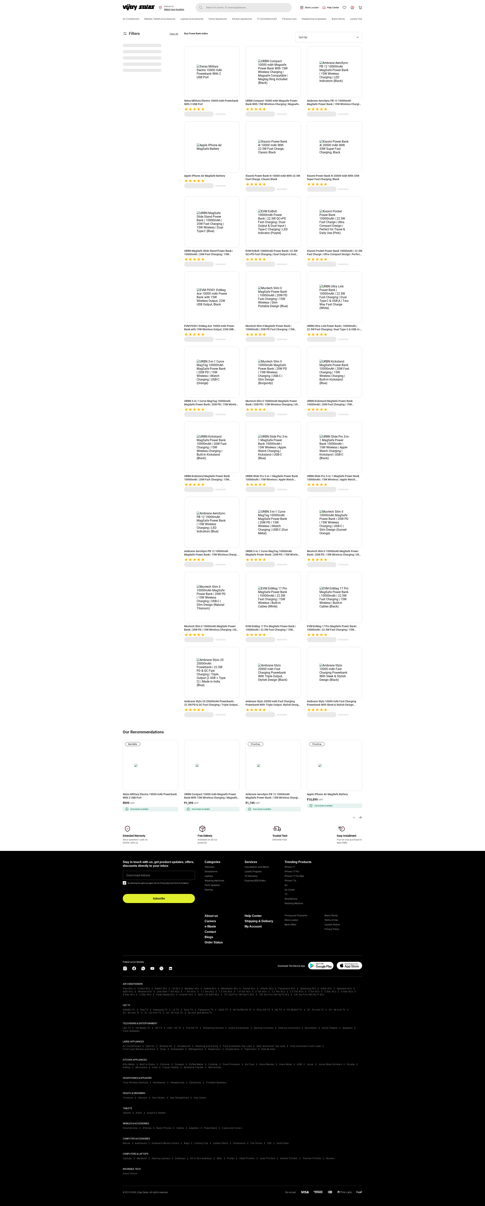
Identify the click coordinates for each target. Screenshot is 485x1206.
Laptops (209, 876)
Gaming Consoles (264, 1028)
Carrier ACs (249, 988)
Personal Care (289, 19)
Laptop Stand (220, 1143)
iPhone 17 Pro (292, 871)
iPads (139, 1113)
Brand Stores (338, 19)
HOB (299, 1064)
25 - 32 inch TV (315, 1009)
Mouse (126, 1143)
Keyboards (141, 1143)
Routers (330, 1158)
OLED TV (223, 1009)
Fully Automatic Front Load (305, 1046)
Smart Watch (130, 1173)
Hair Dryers (200, 1097)
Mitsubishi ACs (229, 988)
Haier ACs (326, 988)
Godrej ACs (210, 988)
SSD (269, 1143)
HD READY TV (294, 1009)
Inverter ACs (186, 994)
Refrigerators (196, 1049)
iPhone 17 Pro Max (294, 876)
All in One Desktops (201, 1158)
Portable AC (184, 1046)
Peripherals (239, 1143)
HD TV (278, 1009)
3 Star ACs (347, 991)
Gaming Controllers (289, 1028)
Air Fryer (250, 1064)
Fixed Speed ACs (165, 994)
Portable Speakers (216, 1082)
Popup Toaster (171, 1067)
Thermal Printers (312, 1158)
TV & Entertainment (267, 19)
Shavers (142, 1097)
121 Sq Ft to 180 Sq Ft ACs (239, 994)
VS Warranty (251, 876)
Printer (231, 1158)
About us (211, 915)
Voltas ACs (144, 988)
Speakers (348, 1028)
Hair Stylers (158, 1097)
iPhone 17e (290, 880)
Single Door (214, 1049)
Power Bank (210, 1128)
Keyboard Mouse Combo (165, 1143)
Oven (155, 1067)
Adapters (194, 1128)
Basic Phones (163, 1128)
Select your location (174, 9)
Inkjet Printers (247, 1158)
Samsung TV (160, 1009)
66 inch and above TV (200, 1012)
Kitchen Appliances (242, 19)
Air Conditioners (131, 19)
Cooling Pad (201, 1143)
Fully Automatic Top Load (237, 1046)
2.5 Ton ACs (296, 991)
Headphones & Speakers (314, 19)
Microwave (141, 1067)
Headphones (178, 1082)
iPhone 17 (290, 867)
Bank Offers (290, 924)
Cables (180, 1128)
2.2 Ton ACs (278, 991)
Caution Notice (332, 924)
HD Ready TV (143, 1028)
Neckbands (159, 1082)
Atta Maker (129, 1064)
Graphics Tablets (156, 1113)
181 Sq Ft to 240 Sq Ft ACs (274, 994)
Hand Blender (266, 1064)
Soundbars (311, 1028)
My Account (253, 926)
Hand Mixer (285, 1064)
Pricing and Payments (296, 915)
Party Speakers (212, 885)
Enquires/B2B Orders (255, 880)
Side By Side (268, 1049)
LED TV (127, 1028)
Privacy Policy (332, 929)
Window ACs (145, 991)
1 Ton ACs (190, 991)
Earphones (195, 1082)
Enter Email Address (138, 875)
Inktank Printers (289, 1158)
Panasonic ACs (286, 988)
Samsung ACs (308, 988)
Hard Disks (283, 1143)
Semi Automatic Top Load (271, 1046)
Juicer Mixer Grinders (330, 1064)
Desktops (180, 1158)
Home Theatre (330, 1028)
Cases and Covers (232, 1128)
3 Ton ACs (314, 991)
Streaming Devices (213, 1028)
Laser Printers (267, 1158)
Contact (210, 931)
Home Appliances (218, 19)
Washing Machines (214, 880)
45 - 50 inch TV (131, 1012)
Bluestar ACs (192, 988)
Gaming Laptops (161, 1158)
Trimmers (128, 1097)
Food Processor (231, 1064)
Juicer (310, 1064)
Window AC (166, 1046)
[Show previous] (354, 817)
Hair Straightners (179, 1097)
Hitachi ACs (267, 988)
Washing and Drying (207, 1046)
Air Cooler (290, 889)
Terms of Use (331, 920)
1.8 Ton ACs (244, 991)
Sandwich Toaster (193, 1067)
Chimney (165, 1064)
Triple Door (250, 1049)
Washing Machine (294, 903)
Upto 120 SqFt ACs (208, 994)
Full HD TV (192, 1028)
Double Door (232, 1049)
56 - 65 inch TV (174, 1012)
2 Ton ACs (261, 991)
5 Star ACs (145, 994)
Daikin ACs (161, 988)
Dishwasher (177, 1049)
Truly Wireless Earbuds (135, 1082)
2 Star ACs (330, 991)
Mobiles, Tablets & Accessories (159, 19)
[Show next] (360, 817)
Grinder (351, 1064)
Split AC (150, 1046)
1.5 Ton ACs (225, 991)
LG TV (175, 1009)
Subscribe (159, 898)
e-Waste (210, 926)
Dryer (163, 1049)
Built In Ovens (147, 1064)
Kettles (127, 1067)
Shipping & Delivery (259, 921)
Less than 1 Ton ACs (168, 991)
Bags (186, 1143)
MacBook (142, 1158)
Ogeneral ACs (344, 988)
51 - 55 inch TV (153, 1012)
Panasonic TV (206, 1009)
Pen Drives (256, 1143)
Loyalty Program (253, 871)
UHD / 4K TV (174, 1028)
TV (286, 894)
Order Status (214, 942)
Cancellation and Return (257, 867)
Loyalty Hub (356, 19)
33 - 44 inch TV (337, 1009)
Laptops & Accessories (192, 19)
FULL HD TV (263, 1009)
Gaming (209, 889)
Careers (210, 921)
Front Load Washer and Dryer (139, 1049)
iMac (219, 1158)
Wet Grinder (214, 1067)
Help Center (333, 7)
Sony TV (188, 1009)
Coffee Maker (196, 1064)
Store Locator (312, 7)
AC (286, 885)
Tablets (127, 1113)
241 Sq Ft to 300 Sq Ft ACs (309, 994)
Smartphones (130, 1128)
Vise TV (144, 1009)
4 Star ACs (129, 994)
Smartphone (211, 871)
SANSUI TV (129, 1009)
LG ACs (176, 988)
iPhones (147, 1128)
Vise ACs (128, 988)
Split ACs (128, 991)
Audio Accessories (238, 1028)
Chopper (179, 1064)
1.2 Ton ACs (207, 991)
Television (210, 867)
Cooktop (213, 1064)
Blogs (209, 937)
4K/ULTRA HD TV (242, 1009)
